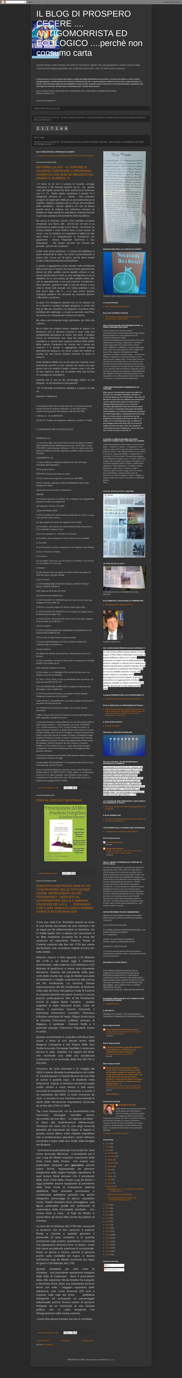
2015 (108, 1231)
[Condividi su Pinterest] (75, 787)
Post (108, 1265)
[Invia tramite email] (65, 787)
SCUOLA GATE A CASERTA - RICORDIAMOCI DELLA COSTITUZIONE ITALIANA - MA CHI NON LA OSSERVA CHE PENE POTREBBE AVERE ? (89, 143)
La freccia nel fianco (114, 842)
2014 (108, 1235)
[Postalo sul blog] (67, 787)
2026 (108, 1144)
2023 (108, 1205)
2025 (108, 1147)
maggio (111, 1176)
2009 (108, 1251)
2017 (108, 1225)
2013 (108, 1238)
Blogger (111, 1360)
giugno (110, 1173)
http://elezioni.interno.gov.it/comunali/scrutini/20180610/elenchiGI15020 (66, 156)
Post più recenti (43, 1341)
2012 (108, 1241)
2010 (108, 1248)
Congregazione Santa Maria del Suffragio (121, 832)
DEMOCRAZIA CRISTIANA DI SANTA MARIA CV (123, 699)
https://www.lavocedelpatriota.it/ (117, 306)
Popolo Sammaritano (114, 849)
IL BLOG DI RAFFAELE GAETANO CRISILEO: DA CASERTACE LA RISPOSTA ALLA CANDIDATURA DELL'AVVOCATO (124, 1049)
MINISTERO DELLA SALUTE (47, 108)
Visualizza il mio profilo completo (115, 1133)
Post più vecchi (88, 1341)
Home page (39, 137)
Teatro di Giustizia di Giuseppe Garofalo (122, 1030)
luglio (110, 1170)
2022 (108, 1208)
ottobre (110, 1160)
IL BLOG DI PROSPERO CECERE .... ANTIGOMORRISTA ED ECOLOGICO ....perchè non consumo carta (89, 33)
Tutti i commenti (112, 1270)
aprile (110, 1180)
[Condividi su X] (70, 787)
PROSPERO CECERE (127, 1105)
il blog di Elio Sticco (112, 726)
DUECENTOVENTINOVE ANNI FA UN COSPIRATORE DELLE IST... (121, 1199)
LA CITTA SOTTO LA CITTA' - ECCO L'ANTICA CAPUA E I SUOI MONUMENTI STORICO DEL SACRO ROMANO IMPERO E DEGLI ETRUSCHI (90, 118)
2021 (108, 1212)
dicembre (111, 1153)
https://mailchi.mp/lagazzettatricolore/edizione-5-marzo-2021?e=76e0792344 (123, 318)
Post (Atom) (48, 1345)
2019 (108, 1218)
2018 (108, 1221)
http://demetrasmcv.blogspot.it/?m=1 (119, 605)
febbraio (111, 1186)
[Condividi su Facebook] (73, 787)
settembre (112, 1163)
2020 (108, 1215)
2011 (108, 1245)
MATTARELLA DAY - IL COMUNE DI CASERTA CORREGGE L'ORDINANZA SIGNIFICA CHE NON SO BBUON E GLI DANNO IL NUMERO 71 (64, 172)
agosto (110, 1166)
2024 (108, 1150)
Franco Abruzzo (112, 1094)
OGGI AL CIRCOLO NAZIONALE (59, 800)
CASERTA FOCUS (112, 1004)
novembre (112, 1156)
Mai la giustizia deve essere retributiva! (119, 1054)
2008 (108, 1255)
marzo (110, 1183)
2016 (108, 1228)
